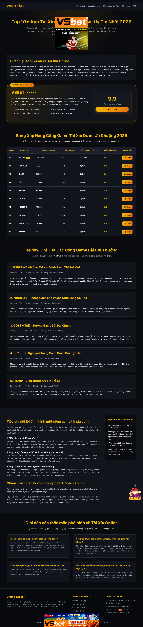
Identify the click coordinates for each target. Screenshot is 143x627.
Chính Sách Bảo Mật (78, 604)
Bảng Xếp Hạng (94, 6)
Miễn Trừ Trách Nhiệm (79, 607)
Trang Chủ (80, 6)
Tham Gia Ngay (112, 109)
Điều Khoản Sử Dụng (79, 601)
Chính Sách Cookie (78, 611)
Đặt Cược (127, 157)
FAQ (134, 6)
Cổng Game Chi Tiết (111, 6)
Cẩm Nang (126, 6)
